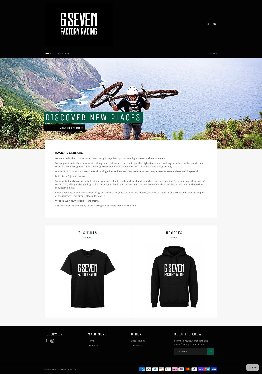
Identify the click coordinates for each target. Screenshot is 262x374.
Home (48, 53)
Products (63, 53)
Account (213, 53)
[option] (131, 103)
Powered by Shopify (67, 369)
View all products (71, 127)
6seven (55, 369)
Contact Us (137, 345)
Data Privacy (138, 340)
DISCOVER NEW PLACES (93, 117)
